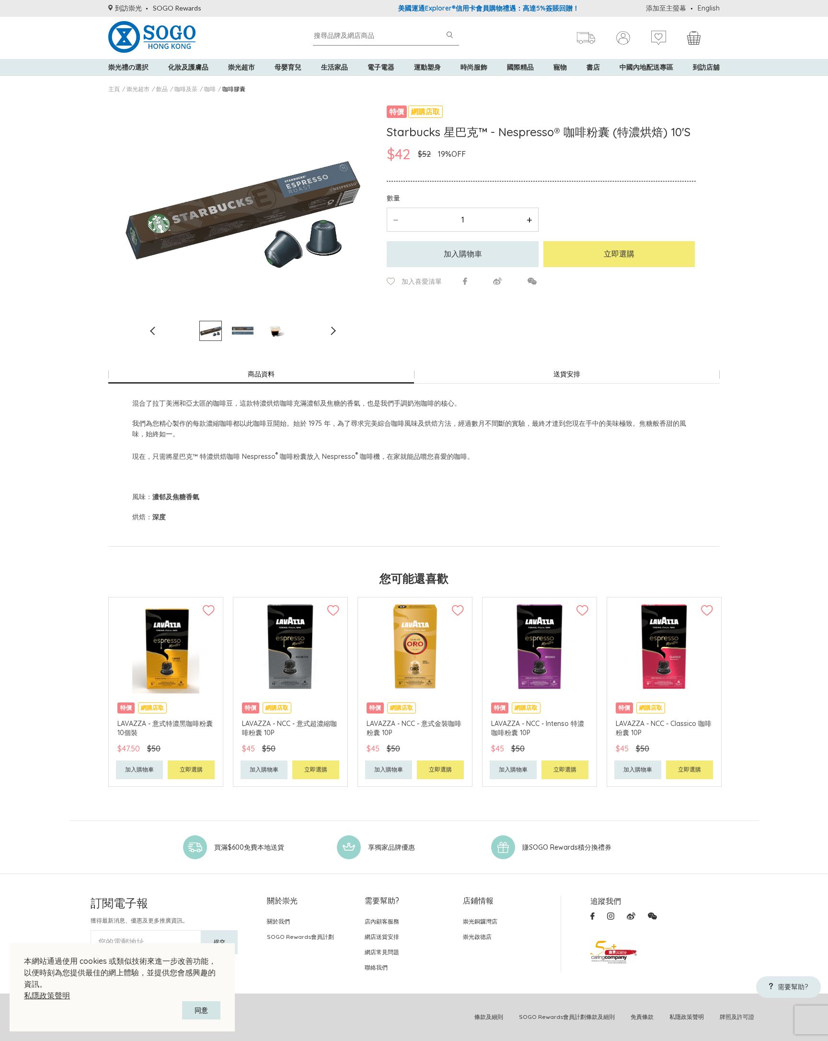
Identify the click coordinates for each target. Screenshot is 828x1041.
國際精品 (520, 67)
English (709, 8)
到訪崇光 (128, 8)
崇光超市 (241, 67)
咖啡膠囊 (233, 89)
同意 (201, 1010)
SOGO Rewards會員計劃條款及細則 (567, 1016)
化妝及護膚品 (188, 67)
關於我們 (278, 921)
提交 (219, 942)
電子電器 (381, 67)
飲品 (162, 89)
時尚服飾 (473, 67)
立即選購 (619, 253)
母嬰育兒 (288, 67)
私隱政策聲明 (47, 995)
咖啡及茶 (185, 89)
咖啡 (210, 89)
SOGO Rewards (177, 8)
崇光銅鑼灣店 (480, 921)
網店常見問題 (382, 952)
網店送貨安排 (382, 936)
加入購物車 (463, 253)
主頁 (114, 89)
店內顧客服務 (382, 921)
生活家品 (334, 67)
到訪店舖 (706, 67)
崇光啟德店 (477, 936)
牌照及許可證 (737, 1016)
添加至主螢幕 (666, 8)
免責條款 (642, 1016)
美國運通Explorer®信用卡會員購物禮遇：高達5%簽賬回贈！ (467, 8)
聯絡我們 (376, 967)
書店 (593, 67)
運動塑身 (427, 67)
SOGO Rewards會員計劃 (300, 936)
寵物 (560, 67)
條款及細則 (488, 1016)
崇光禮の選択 (128, 67)
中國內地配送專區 (646, 67)
